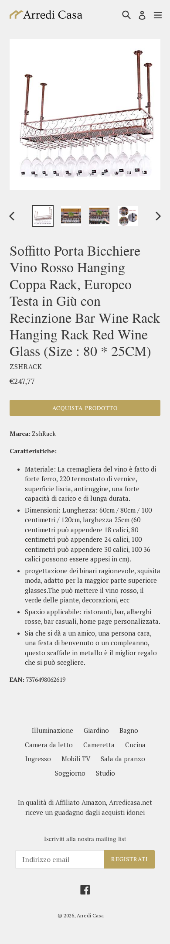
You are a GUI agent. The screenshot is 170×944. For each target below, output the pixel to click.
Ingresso (38, 758)
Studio (105, 773)
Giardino (96, 730)
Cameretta (99, 744)
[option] (42, 216)
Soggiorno (70, 773)
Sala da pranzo (123, 758)
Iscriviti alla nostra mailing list (85, 838)
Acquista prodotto (85, 408)
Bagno (128, 730)
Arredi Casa (90, 915)
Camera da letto (49, 744)
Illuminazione (52, 730)
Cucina (135, 744)
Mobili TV (75, 758)
